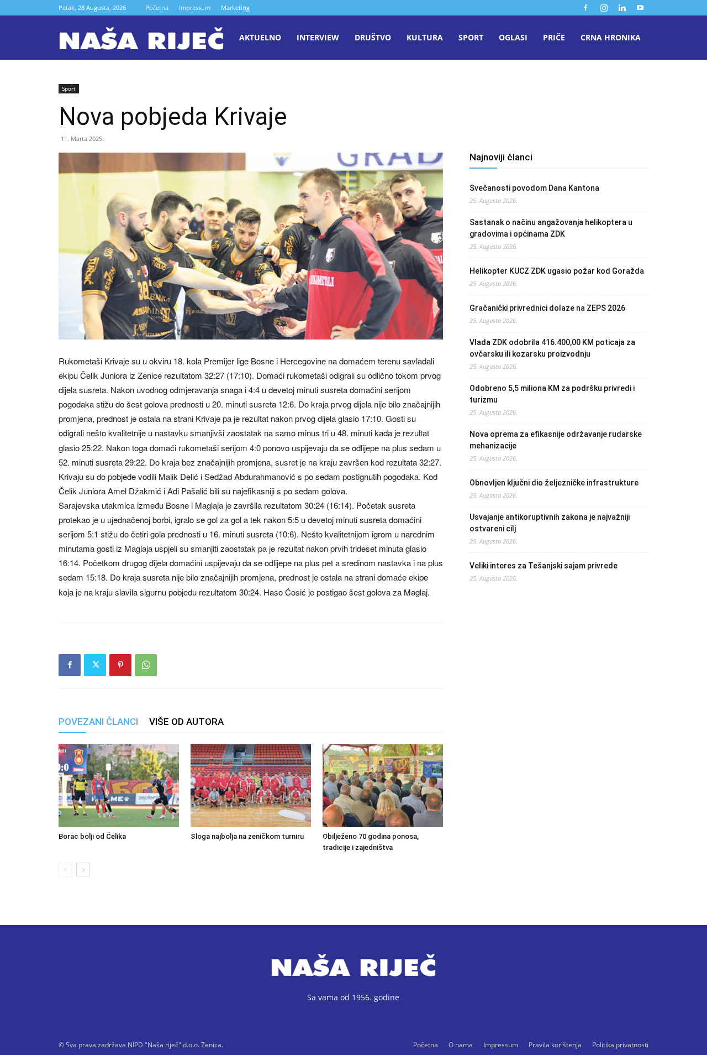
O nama (461, 1044)
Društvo (373, 37)
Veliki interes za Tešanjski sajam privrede (543, 565)
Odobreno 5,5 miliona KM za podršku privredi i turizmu (552, 394)
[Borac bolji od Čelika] (119, 785)
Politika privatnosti (620, 1044)
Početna (156, 7)
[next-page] (83, 869)
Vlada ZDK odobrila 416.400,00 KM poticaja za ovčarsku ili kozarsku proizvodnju (552, 348)
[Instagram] (603, 7)
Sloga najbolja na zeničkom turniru (247, 836)
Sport (470, 37)
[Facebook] (585, 7)
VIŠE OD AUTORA (186, 721)
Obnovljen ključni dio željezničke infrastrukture (554, 482)
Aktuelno (260, 37)
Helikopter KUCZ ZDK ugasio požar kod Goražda (556, 271)
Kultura (425, 37)
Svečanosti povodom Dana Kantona (534, 188)
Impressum (194, 7)
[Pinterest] (120, 665)
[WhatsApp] (146, 665)
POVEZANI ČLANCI (98, 721)
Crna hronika (611, 37)
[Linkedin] (622, 7)
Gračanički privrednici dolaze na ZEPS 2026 (547, 308)
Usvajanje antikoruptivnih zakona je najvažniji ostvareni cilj (549, 523)
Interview (318, 37)
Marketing (235, 7)
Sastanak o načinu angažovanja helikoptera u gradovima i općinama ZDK (550, 228)
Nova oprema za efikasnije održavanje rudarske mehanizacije (555, 440)
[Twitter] (95, 665)
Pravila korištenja (555, 1044)
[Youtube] (640, 7)
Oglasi (513, 37)
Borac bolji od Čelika (92, 836)
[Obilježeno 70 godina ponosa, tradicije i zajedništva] (383, 785)
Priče (554, 37)
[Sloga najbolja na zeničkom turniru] (251, 785)
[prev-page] (65, 869)
